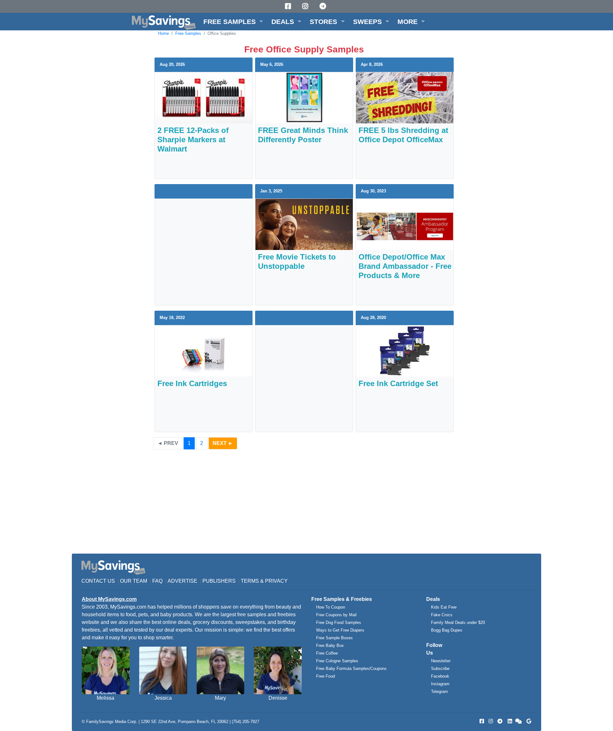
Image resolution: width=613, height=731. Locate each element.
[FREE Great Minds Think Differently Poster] (304, 97)
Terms (250, 581)
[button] (233, 21)
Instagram (440, 683)
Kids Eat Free (444, 607)
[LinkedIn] (509, 721)
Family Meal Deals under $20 (458, 622)
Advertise (182, 581)
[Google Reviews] (527, 721)
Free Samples (188, 33)
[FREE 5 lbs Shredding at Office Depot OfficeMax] (404, 97)
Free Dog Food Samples (338, 622)
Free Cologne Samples (337, 660)
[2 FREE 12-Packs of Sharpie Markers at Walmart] (203, 97)
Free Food (325, 676)
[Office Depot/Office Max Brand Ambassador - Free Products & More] (404, 224)
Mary (220, 698)
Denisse (278, 698)
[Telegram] (323, 6)
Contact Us (98, 581)
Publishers (219, 581)
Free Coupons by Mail (336, 614)
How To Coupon (330, 607)
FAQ (157, 581)
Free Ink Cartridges (192, 383)
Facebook (440, 676)
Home (163, 33)
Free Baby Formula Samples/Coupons (351, 668)
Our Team (133, 581)
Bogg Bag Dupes (446, 630)
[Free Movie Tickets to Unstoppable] (304, 224)
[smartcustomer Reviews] (519, 721)
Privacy (276, 581)
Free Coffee (327, 653)
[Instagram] (306, 6)
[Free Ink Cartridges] (203, 350)
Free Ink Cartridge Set (398, 383)
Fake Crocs (441, 614)
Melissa (105, 698)
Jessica (163, 698)
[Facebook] (289, 6)
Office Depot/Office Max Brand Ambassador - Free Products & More (405, 266)
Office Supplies (222, 33)
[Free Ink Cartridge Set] (404, 350)
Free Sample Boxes (334, 637)
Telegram (439, 691)
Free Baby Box (330, 645)
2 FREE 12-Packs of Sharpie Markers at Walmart (193, 139)
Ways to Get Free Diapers (340, 630)
